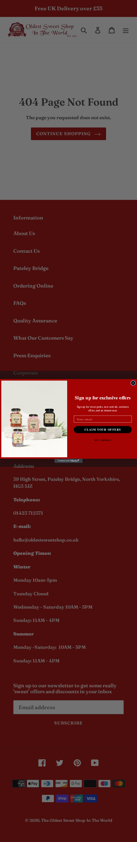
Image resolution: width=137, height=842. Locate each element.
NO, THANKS (102, 440)
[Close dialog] (133, 383)
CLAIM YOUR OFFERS (102, 430)
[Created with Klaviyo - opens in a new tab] (69, 461)
